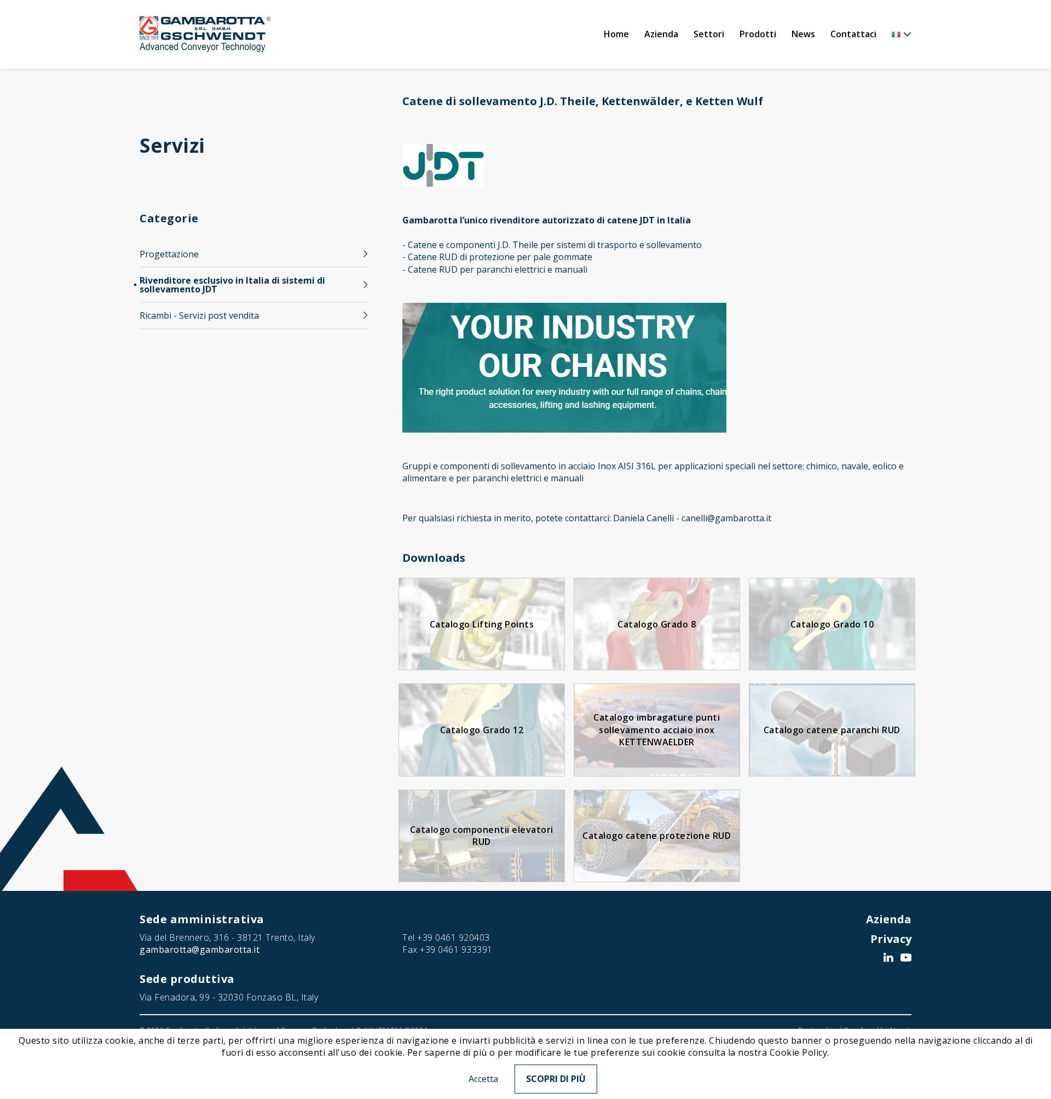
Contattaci (853, 34)
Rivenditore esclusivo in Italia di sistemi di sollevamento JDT (232, 284)
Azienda (661, 34)
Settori (709, 34)
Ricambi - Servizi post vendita (199, 315)
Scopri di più (556, 1079)
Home (616, 34)
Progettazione (169, 254)
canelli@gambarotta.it (726, 518)
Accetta (483, 1079)
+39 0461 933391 (456, 949)
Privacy (890, 938)
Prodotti (758, 34)
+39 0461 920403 (453, 937)
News (803, 34)
